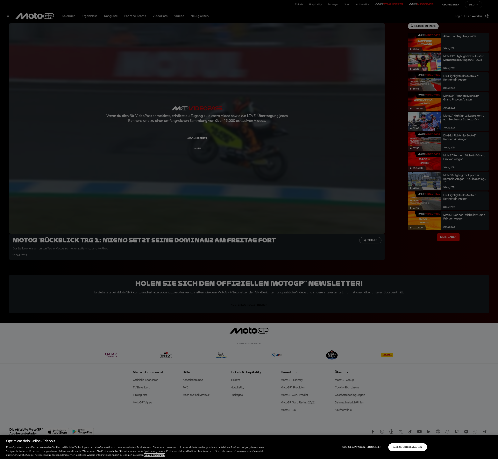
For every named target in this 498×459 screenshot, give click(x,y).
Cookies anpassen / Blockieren (361, 447)
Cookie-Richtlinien (155, 455)
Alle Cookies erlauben (407, 447)
